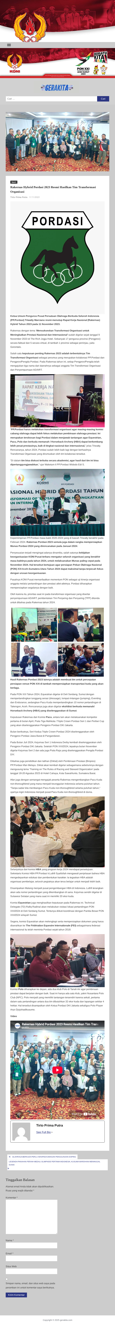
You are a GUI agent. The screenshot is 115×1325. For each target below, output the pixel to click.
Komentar (12, 1197)
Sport (14, 182)
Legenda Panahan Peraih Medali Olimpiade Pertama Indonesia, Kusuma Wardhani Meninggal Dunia (54, 1163)
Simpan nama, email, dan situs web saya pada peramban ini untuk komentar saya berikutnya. (30, 1285)
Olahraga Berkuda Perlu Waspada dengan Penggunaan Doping (44, 1157)
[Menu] (9, 45)
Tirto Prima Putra (18, 197)
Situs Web (11, 1266)
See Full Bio (43, 1132)
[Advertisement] (57, 21)
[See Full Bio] (52, 1132)
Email (9, 1253)
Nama (10, 1240)
